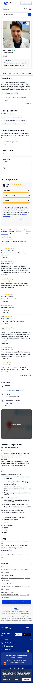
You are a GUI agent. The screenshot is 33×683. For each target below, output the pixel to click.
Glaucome (4, 578)
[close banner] (2, 3)
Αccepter (26, 679)
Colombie (23, 660)
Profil (4, 73)
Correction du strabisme (16, 578)
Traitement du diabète (8, 586)
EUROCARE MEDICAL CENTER (10, 595)
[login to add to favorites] (27, 23)
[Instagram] (14, 668)
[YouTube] (22, 668)
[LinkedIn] (18, 668)
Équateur (11, 662)
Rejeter (16, 679)
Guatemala (17, 662)
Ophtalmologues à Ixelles (8, 569)
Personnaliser (6, 679)
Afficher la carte (17, 424)
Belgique (13, 660)
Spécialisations (13, 73)
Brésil (22, 662)
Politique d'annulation (17, 465)
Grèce (8, 660)
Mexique (18, 660)
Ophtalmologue (8, 52)
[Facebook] (10, 668)
